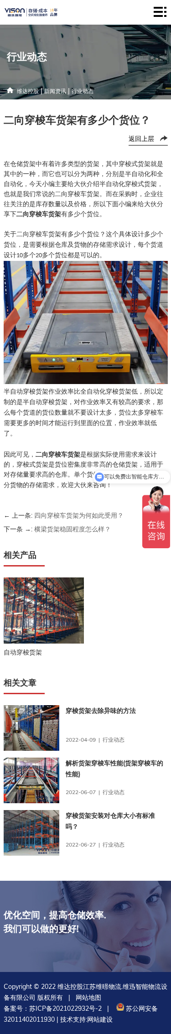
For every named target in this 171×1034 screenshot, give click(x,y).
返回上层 (141, 139)
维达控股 (28, 91)
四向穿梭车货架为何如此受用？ (79, 515)
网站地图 (88, 997)
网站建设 (100, 1019)
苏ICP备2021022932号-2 (65, 1008)
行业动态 (82, 91)
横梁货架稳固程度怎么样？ (72, 529)
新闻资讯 (55, 91)
